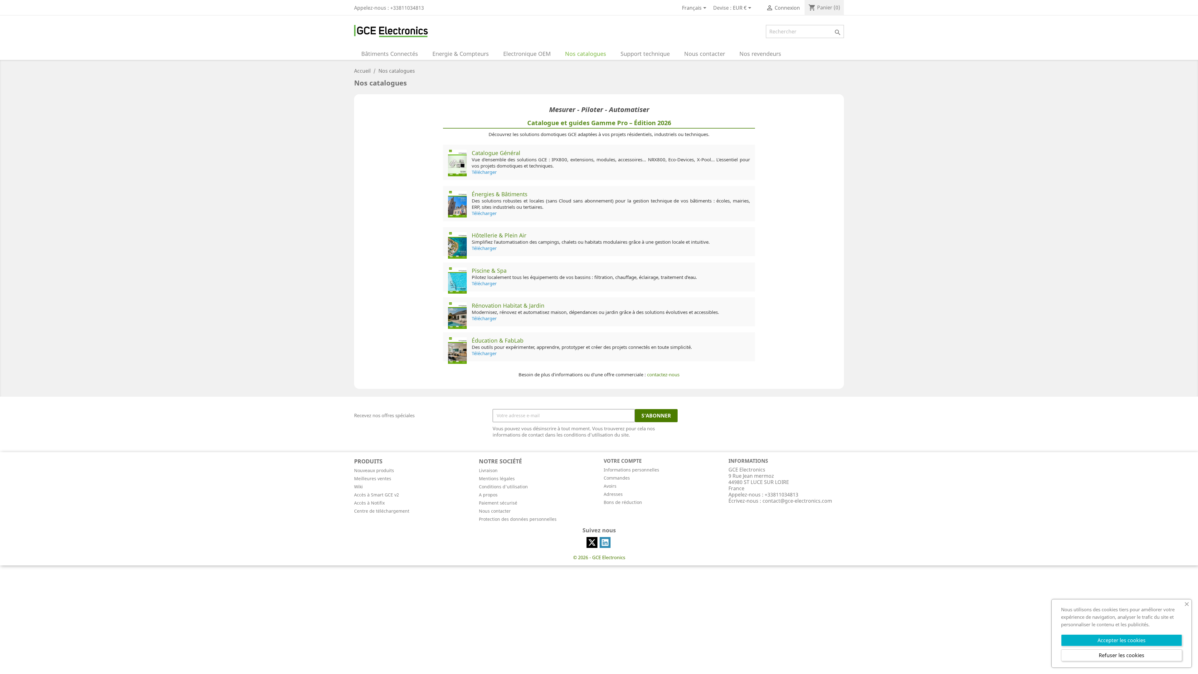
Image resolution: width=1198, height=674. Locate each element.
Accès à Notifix (369, 503)
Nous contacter (495, 511)
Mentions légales (497, 478)
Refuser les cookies (1121, 655)
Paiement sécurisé (498, 503)
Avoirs (610, 486)
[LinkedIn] (605, 542)
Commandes (617, 478)
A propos (488, 495)
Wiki (358, 487)
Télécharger (484, 172)
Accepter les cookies (1122, 640)
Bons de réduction (623, 502)
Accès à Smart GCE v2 (376, 495)
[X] (592, 542)
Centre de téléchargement (381, 511)
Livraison (488, 470)
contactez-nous (663, 374)
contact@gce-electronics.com (797, 500)
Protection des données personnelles (518, 519)
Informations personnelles (631, 470)
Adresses (613, 494)
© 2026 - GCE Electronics (599, 557)
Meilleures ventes (372, 478)
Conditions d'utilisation (503, 487)
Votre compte (623, 460)
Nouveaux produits (374, 470)
